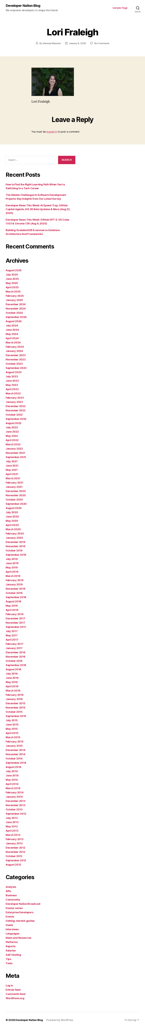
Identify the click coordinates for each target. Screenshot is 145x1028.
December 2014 (15, 750)
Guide (9, 925)
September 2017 (16, 626)
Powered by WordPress (59, 1020)
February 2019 (15, 580)
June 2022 (12, 431)
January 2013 (14, 843)
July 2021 (12, 461)
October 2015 (14, 711)
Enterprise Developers (19, 912)
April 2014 (12, 783)
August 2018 (13, 601)
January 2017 (14, 648)
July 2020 (12, 512)
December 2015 (15, 703)
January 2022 (14, 448)
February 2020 (15, 533)
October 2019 (14, 550)
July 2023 (12, 376)
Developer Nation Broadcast (23, 903)
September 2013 (16, 813)
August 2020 (14, 508)
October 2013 (14, 809)
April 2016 (12, 686)
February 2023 (15, 397)
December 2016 (15, 652)
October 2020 (14, 499)
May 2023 (12, 384)
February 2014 (15, 792)
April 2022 (12, 440)
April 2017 (12, 639)
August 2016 (13, 669)
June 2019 (12, 563)
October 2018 (14, 592)
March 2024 (13, 342)
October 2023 (14, 363)
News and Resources (18, 937)
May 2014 (12, 779)
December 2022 (15, 406)
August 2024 (14, 321)
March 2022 (13, 444)
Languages (12, 933)
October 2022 (14, 414)
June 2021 (12, 465)
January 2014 (14, 796)
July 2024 (12, 325)
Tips (8, 959)
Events (10, 916)
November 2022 (15, 410)
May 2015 (12, 728)
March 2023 (13, 393)
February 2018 (15, 614)
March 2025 (13, 291)
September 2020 (16, 503)
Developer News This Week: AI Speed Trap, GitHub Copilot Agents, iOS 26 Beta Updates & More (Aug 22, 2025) (38, 209)
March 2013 (13, 834)
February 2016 (15, 694)
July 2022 (12, 427)
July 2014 (12, 771)
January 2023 (14, 401)
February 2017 (14, 643)
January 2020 (14, 537)
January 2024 (14, 351)
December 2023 (16, 355)
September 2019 (16, 554)
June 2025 (12, 278)
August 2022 (13, 423)
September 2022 (16, 418)
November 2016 (15, 656)
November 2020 (16, 495)
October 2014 (14, 758)
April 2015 (12, 733)
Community (13, 899)
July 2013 (12, 817)
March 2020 (13, 529)
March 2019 (13, 575)
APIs (8, 891)
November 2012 (15, 851)
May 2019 (12, 567)
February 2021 (14, 482)
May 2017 (12, 635)
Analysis (11, 886)
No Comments (101, 43)
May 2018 (12, 605)
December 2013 (15, 800)
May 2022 (12, 435)
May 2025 (12, 283)
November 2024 (16, 308)
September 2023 (16, 367)
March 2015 (13, 737)
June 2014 (12, 775)
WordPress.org (15, 998)
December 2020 (16, 491)
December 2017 (15, 618)
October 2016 (14, 660)
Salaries (11, 950)
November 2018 (15, 588)
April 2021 (12, 474)
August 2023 (14, 372)
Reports (10, 946)
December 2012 (15, 847)
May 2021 (12, 469)
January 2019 (14, 584)
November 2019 (15, 546)
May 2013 (12, 826)
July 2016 (12, 673)
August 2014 (13, 767)
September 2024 (16, 317)
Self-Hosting (13, 954)
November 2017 (15, 622)
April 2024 (12, 338)
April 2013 (12, 830)
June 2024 (12, 329)
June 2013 (12, 822)
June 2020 (12, 516)
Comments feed (15, 993)
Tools (9, 963)
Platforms (12, 942)
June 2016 (12, 677)
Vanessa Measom (52, 43)
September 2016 (16, 665)
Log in (9, 985)
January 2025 (14, 300)
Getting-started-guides (20, 920)
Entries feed (13, 989)
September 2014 (16, 762)
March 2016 (13, 690)
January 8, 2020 (77, 43)
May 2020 (12, 520)
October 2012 (14, 856)
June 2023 (12, 380)
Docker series (14, 908)
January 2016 (14, 699)
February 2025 (15, 295)
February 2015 (15, 741)
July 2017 (12, 631)
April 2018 (12, 609)
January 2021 (14, 486)
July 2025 (12, 274)
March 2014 (13, 788)
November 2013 (15, 805)
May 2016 (12, 682)
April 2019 (12, 571)
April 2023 (12, 389)
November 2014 (15, 754)
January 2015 (14, 745)
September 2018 (16, 597)
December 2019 (15, 542)
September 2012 (16, 860)
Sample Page (120, 7)
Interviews (12, 929)
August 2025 (14, 270)
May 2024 (12, 334)
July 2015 (12, 720)
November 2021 (15, 452)
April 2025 (12, 287)
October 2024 (14, 312)
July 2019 (12, 559)
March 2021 (13, 478)
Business (11, 895)
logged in (51, 131)
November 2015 (15, 707)
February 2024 (15, 346)
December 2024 (16, 304)
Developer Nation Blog (23, 5)
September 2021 (16, 457)
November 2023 (16, 359)
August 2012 (13, 864)
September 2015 (16, 716)
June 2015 (12, 724)
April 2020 (12, 525)
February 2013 (15, 839)
